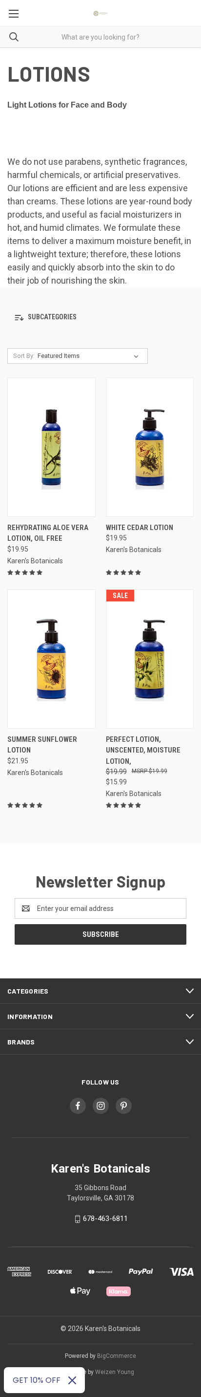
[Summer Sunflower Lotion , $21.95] (51, 659)
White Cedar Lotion (139, 527)
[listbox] (90, 356)
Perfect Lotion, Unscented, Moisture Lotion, (143, 750)
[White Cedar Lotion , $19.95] (150, 447)
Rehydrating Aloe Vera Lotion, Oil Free (47, 533)
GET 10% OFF (36, 1380)
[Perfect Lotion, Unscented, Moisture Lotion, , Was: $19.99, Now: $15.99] (150, 659)
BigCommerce (116, 1356)
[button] (100, 318)
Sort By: (24, 355)
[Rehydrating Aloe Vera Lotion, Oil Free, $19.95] (51, 447)
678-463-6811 (105, 1218)
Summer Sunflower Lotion (42, 745)
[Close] (72, 1380)
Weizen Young (114, 1372)
